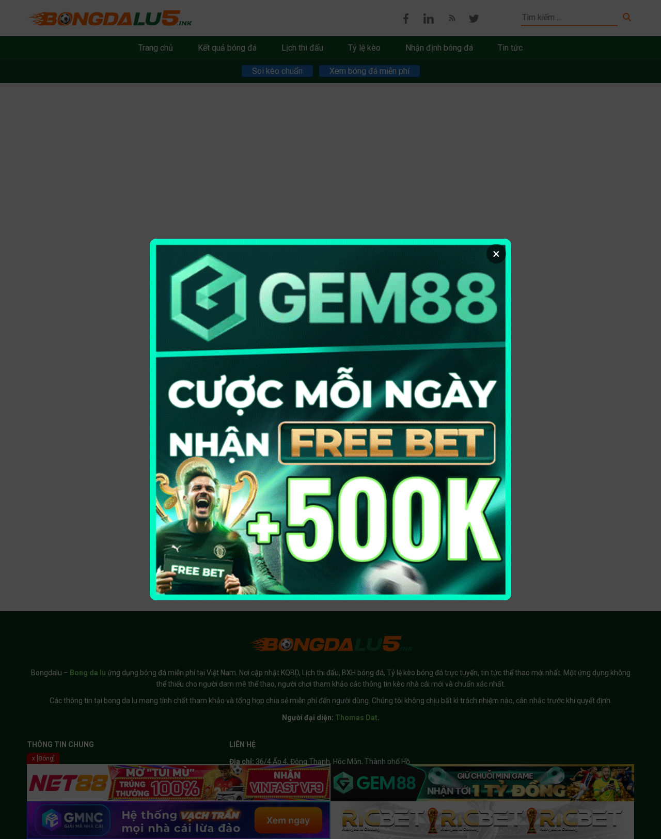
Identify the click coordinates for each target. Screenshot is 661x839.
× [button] (496, 253)
